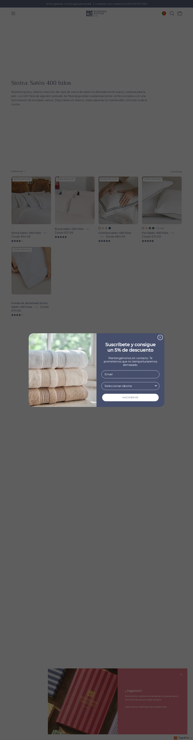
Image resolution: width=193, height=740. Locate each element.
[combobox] (129, 386)
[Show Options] (156, 386)
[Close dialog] (160, 337)
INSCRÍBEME (130, 397)
